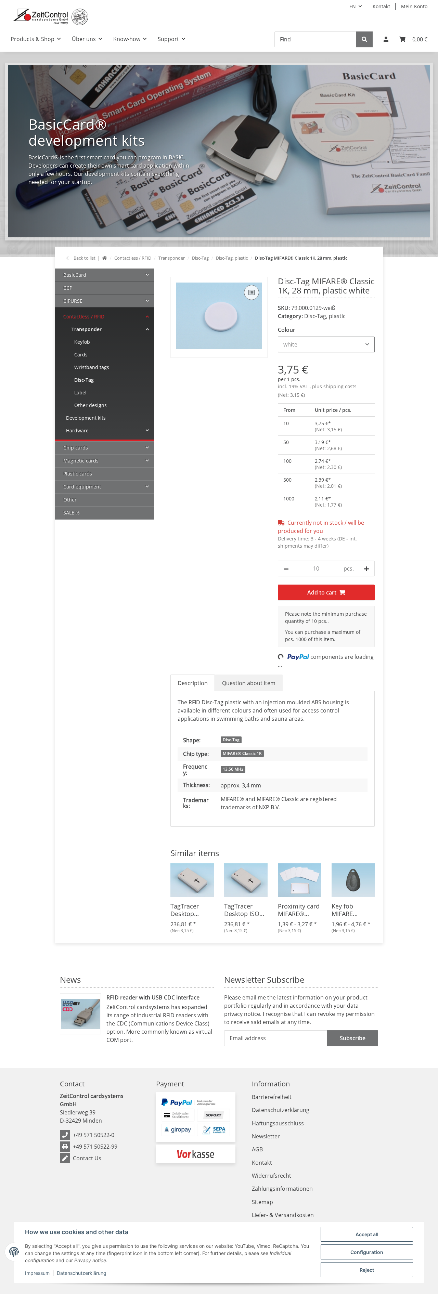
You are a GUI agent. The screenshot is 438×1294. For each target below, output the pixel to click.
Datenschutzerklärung (81, 1273)
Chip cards (75, 447)
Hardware (77, 430)
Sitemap (262, 1202)
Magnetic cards (81, 460)
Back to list (84, 258)
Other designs (90, 405)
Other (70, 499)
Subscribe (352, 1038)
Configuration (366, 1252)
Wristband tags (91, 367)
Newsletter (266, 1136)
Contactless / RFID (83, 316)
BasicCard (74, 275)
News (70, 979)
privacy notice (242, 1014)
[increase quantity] (366, 568)
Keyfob (82, 342)
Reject (367, 1270)
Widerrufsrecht (271, 1175)
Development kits (86, 418)
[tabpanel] (219, 151)
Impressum (37, 1273)
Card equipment (82, 486)
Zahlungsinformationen (282, 1188)
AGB (257, 1149)
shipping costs (340, 386)
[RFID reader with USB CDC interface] (80, 1013)
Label (80, 392)
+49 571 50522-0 (93, 1135)
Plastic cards (77, 473)
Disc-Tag (231, 740)
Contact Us (87, 1158)
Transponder (87, 329)
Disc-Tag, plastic (325, 316)
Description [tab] (193, 683)
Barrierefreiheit (272, 1097)
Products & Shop (32, 39)
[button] (386, 39)
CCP (67, 288)
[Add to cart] (175, 273)
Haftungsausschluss (278, 1123)
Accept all (367, 1234)
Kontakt (381, 6)
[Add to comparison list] (251, 292)
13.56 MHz (233, 769)
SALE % (71, 512)
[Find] (364, 39)
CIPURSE (72, 301)
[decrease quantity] (286, 568)
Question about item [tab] (248, 683)
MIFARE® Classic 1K (242, 753)
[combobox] (326, 344)
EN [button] (352, 6)
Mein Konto (414, 6)
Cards (81, 354)
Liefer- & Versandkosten (283, 1215)
